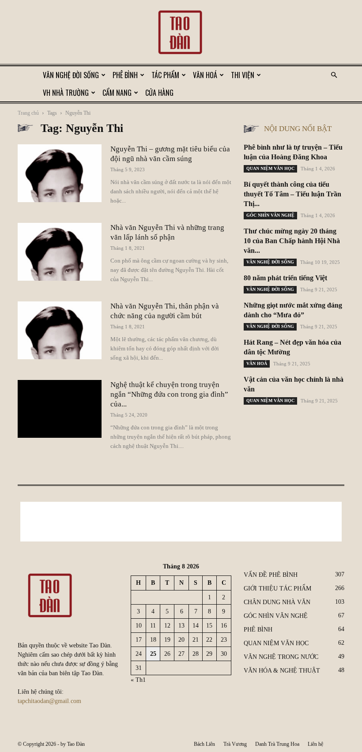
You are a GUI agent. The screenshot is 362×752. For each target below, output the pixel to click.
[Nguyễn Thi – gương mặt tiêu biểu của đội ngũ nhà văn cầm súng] (60, 173)
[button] (333, 75)
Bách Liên (204, 744)
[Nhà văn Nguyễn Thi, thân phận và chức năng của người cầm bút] (60, 330)
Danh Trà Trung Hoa (277, 744)
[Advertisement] (181, 521)
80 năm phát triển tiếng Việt (285, 278)
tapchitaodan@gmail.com (49, 701)
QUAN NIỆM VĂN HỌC (270, 168)
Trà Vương (235, 744)
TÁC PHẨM (165, 75)
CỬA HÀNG (159, 92)
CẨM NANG (117, 92)
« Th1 (138, 680)
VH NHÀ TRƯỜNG (66, 92)
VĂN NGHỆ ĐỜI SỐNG (71, 75)
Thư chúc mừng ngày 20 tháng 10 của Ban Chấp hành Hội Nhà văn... (292, 240)
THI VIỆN (242, 75)
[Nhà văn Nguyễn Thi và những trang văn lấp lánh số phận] (60, 252)
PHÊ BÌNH (125, 75)
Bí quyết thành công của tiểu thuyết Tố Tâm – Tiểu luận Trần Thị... (292, 193)
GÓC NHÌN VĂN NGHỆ (270, 215)
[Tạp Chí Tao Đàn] (181, 33)
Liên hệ (315, 744)
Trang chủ (28, 113)
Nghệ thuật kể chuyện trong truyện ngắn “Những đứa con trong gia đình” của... (169, 394)
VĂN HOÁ (205, 75)
